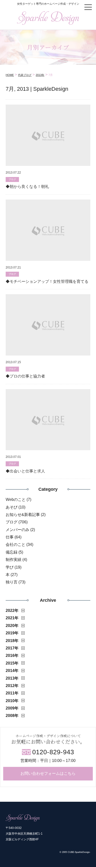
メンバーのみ (17, 530)
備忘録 (11, 552)
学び (10, 567)
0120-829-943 (53, 752)
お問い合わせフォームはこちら (48, 773)
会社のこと (15, 544)
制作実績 (13, 559)
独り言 (11, 582)
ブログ (11, 522)
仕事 (10, 537)
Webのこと (16, 499)
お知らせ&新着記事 (23, 514)
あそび (11, 507)
